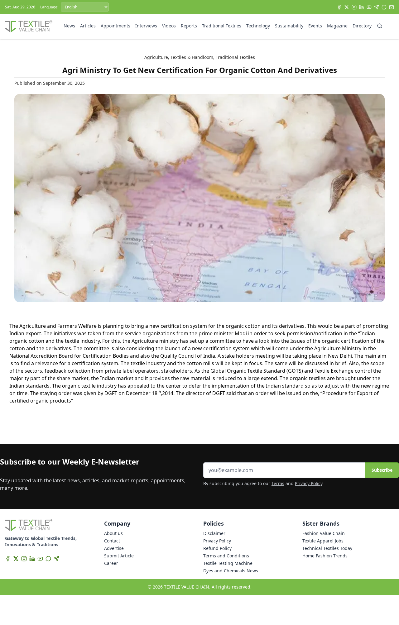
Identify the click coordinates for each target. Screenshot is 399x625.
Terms (278, 483)
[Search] (380, 26)
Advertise (114, 548)
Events (315, 26)
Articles (88, 26)
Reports (189, 26)
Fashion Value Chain (323, 533)
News (69, 26)
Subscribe (382, 470)
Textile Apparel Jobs (323, 541)
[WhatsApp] (384, 7)
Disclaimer (214, 533)
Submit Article (119, 556)
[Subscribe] (391, 7)
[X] (346, 7)
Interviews (146, 26)
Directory (362, 26)
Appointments (115, 26)
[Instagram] (354, 7)
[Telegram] (376, 7)
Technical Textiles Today (327, 548)
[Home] (28, 26)
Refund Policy (217, 548)
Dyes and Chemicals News (230, 571)
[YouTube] (369, 7)
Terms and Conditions (226, 556)
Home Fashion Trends (325, 556)
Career (111, 563)
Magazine (337, 26)
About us (113, 533)
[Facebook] (339, 7)
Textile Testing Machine (227, 563)
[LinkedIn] (361, 7)
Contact (112, 541)
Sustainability (289, 26)
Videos (169, 26)
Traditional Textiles (221, 26)
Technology (258, 26)
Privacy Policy (308, 483)
